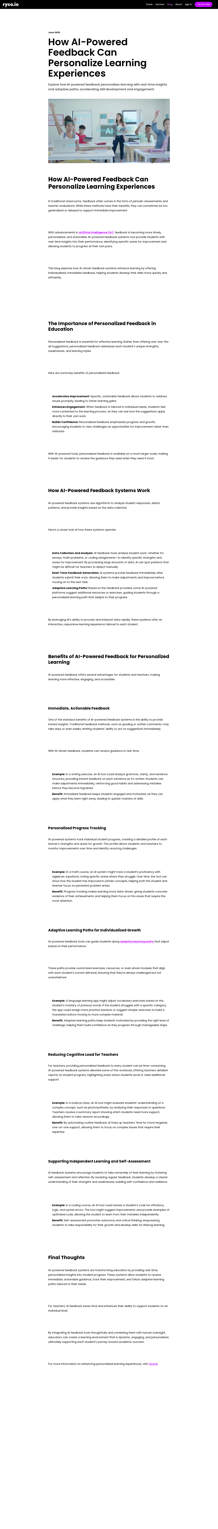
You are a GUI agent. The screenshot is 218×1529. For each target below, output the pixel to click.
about (178, 4)
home (149, 4)
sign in (188, 4)
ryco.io (11, 4)
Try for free (203, 4)
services (159, 4)
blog (169, 4)
